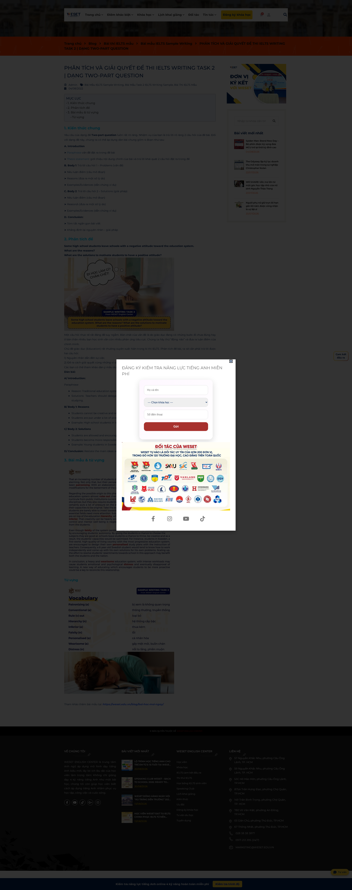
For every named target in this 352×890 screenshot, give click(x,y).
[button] (231, 361)
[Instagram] (169, 518)
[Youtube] (186, 518)
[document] (176, 445)
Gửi (176, 426)
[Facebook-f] (153, 518)
